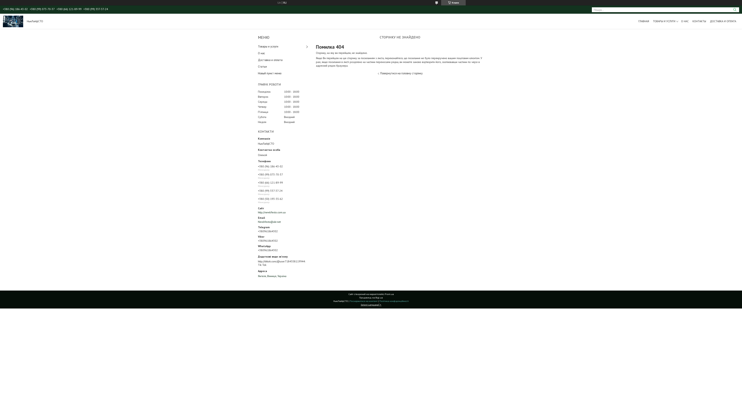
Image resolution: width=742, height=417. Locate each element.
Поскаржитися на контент (364, 301)
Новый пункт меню (270, 73)
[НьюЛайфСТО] (13, 21)
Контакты (699, 21)
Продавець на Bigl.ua (371, 297)
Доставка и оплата (723, 21)
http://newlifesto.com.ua (272, 212)
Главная (643, 21)
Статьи (262, 66)
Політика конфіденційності (394, 301)
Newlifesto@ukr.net (269, 222)
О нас (685, 21)
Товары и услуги (664, 21)
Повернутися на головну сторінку (401, 73)
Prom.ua (389, 294)
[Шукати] (734, 9)
